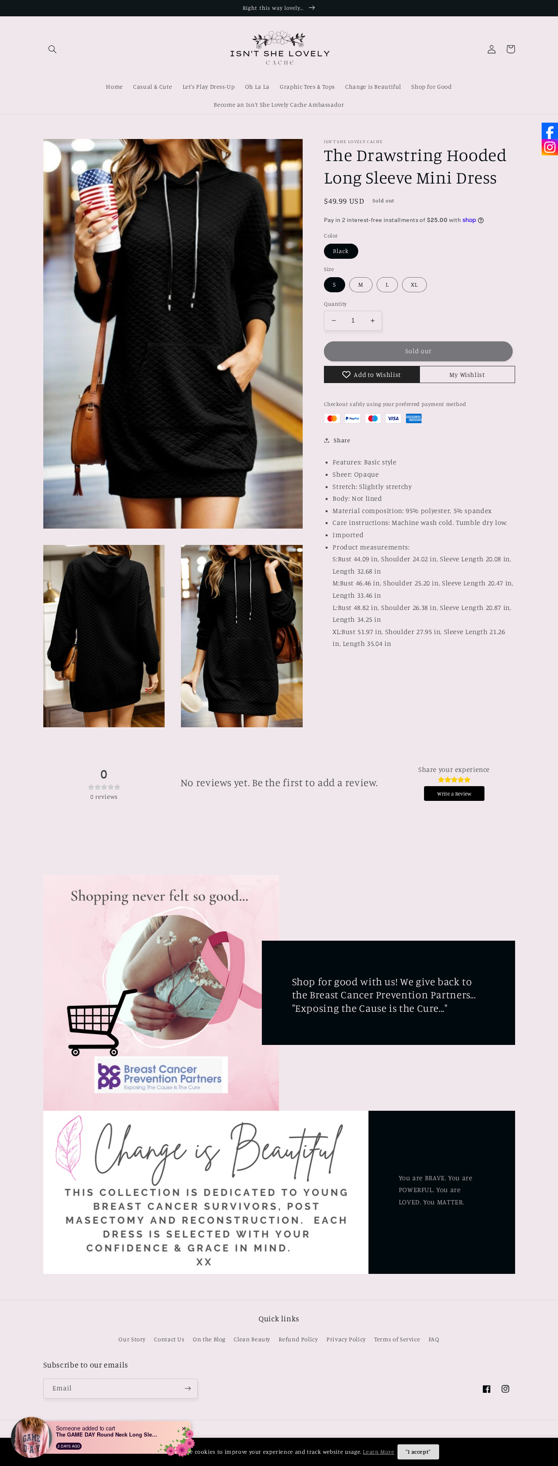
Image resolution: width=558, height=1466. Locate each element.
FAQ (434, 1339)
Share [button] (342, 440)
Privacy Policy (346, 1339)
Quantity (335, 303)
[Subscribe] (187, 1389)
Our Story (132, 1339)
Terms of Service (397, 1339)
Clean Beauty (252, 1339)
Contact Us (169, 1339)
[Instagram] (550, 147)
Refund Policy (298, 1339)
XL (414, 284)
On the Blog (209, 1339)
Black (341, 250)
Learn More (378, 1451)
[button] (52, 49)
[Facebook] (550, 131)
